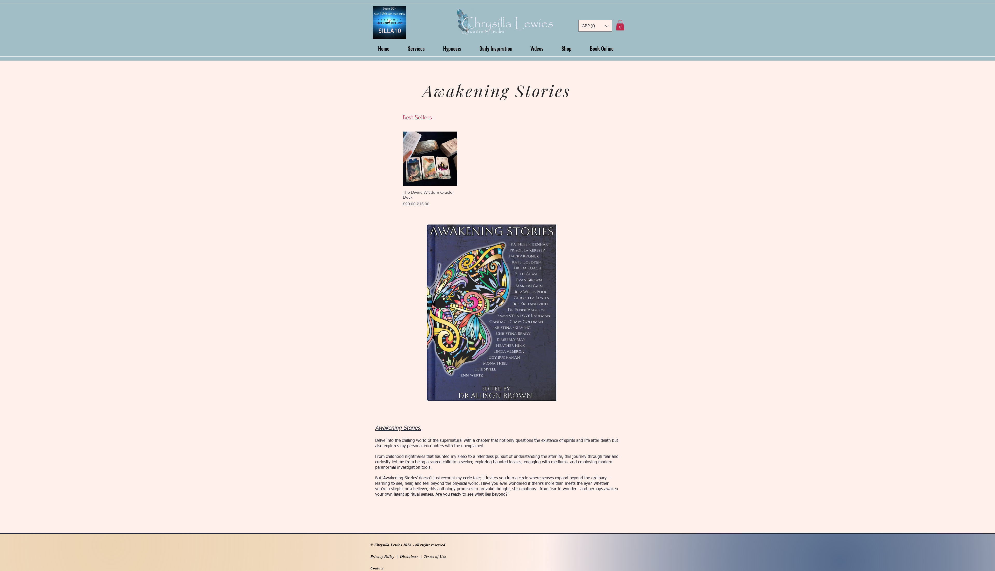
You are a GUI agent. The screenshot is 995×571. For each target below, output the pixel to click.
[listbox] (595, 26)
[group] (519, 169)
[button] (595, 26)
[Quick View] (430, 159)
